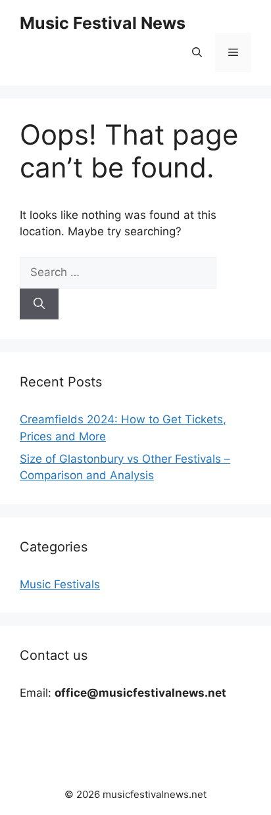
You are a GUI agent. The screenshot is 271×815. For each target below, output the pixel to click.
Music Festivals (60, 584)
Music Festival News (102, 23)
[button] (197, 52)
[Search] (39, 304)
